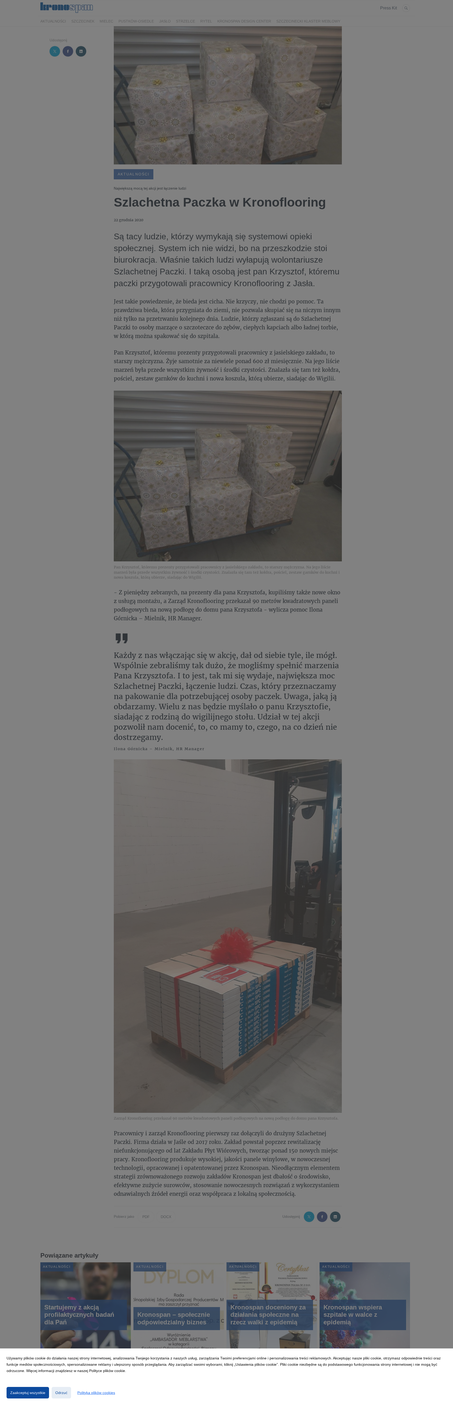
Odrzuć (61, 1393)
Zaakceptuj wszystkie (27, 1393)
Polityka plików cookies (96, 1393)
